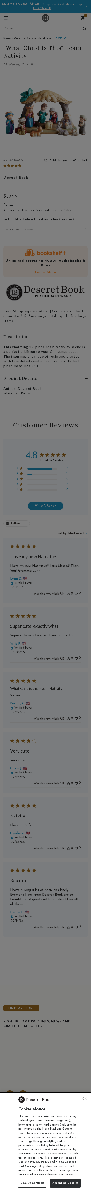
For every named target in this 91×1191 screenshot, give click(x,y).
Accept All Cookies (65, 1183)
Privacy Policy (39, 1162)
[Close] (84, 1099)
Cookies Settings (32, 1183)
